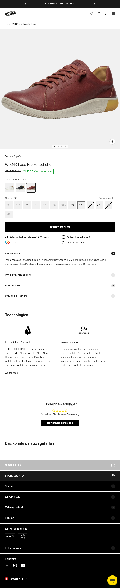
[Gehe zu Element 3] (61, 146)
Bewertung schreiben (60, 422)
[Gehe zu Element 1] (54, 146)
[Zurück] (25, 3)
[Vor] (94, 3)
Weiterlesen (11, 373)
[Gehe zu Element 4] (65, 146)
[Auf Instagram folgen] (15, 565)
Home (7, 24)
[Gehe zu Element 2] (58, 146)
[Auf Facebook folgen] (7, 565)
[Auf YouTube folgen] (23, 565)
